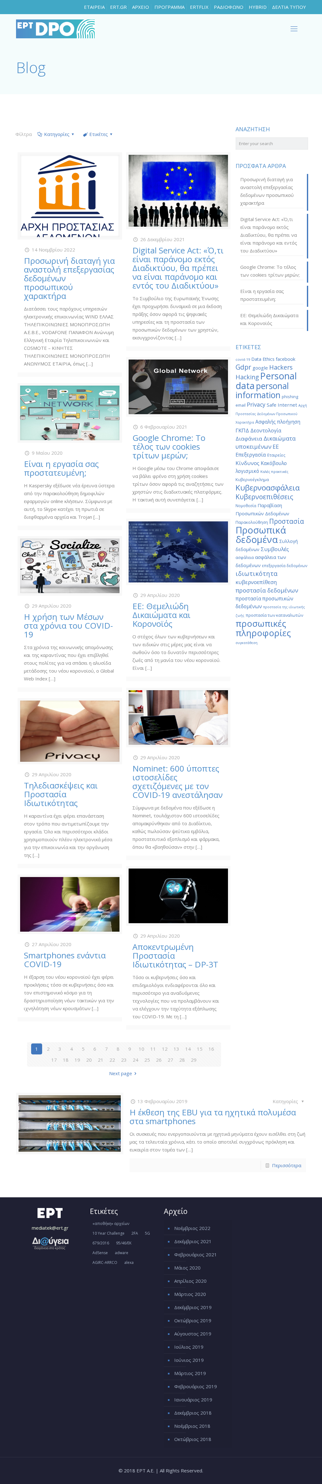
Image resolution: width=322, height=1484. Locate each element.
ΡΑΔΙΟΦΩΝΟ (228, 7)
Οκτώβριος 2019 (192, 1320)
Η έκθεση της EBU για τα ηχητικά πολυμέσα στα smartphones (213, 1117)
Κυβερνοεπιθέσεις (264, 496)
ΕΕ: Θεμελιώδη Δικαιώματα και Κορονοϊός (161, 614)
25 (147, 1060)
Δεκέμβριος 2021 (193, 1241)
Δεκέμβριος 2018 (193, 1413)
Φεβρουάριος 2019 (195, 1386)
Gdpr (243, 367)
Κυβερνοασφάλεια (268, 487)
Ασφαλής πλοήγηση (277, 422)
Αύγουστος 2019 (192, 1333)
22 (112, 1060)
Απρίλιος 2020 (190, 1281)
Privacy (256, 404)
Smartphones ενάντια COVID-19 (65, 960)
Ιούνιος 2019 (189, 1360)
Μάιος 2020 (187, 1268)
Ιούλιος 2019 (188, 1347)
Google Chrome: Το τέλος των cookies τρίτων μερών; (168, 446)
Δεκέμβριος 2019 (193, 1307)
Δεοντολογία (265, 430)
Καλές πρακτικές (274, 471)
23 (124, 1060)
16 (211, 1049)
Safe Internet (282, 405)
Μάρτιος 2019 (190, 1373)
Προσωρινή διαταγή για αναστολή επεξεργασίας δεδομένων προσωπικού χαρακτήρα (267, 191)
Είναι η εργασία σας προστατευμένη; (61, 468)
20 (89, 1060)
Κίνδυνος (247, 463)
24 (135, 1060)
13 (176, 1049)
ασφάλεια (245, 557)
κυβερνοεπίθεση (256, 582)
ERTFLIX (199, 7)
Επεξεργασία (251, 454)
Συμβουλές (275, 549)
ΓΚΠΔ (242, 430)
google (260, 368)
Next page (120, 1073)
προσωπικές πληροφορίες (263, 628)
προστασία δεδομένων (267, 590)
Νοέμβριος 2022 (192, 1228)
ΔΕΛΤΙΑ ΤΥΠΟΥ (289, 7)
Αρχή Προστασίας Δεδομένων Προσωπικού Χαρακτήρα (271, 414)
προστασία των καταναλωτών (274, 615)
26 (159, 1060)
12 (165, 1049)
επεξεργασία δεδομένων (284, 565)
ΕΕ (276, 446)
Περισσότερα (286, 1165)
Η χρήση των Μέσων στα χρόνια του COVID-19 (68, 625)
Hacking (247, 377)
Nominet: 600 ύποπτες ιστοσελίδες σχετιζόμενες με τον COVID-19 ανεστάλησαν (177, 781)
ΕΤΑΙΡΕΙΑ (94, 7)
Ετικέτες (98, 134)
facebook (285, 359)
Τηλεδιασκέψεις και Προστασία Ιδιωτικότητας (61, 794)
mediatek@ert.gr (50, 1228)
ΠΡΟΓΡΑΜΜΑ (169, 7)
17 (54, 1060)
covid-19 (243, 359)
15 (200, 1049)
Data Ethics (263, 359)
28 (182, 1060)
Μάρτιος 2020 (190, 1294)
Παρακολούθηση (252, 522)
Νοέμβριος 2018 (192, 1426)
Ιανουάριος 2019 (193, 1399)
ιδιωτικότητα (256, 573)
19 (77, 1060)
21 (100, 1060)
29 (194, 1060)
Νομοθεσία (246, 505)
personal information (262, 390)
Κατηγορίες (56, 134)
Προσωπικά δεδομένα (261, 535)
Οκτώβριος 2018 (192, 1439)
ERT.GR (118, 7)
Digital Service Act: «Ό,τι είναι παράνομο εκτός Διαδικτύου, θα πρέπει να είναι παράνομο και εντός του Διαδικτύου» (178, 268)
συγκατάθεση (247, 643)
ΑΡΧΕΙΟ (140, 7)
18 (66, 1060)
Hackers (281, 367)
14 (188, 1049)
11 (153, 1049)
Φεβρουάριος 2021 (195, 1254)
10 (141, 1049)
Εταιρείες (276, 455)
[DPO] (55, 28)
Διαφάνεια (249, 438)
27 (170, 1060)
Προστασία (286, 521)
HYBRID (258, 7)
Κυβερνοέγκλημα (252, 479)
